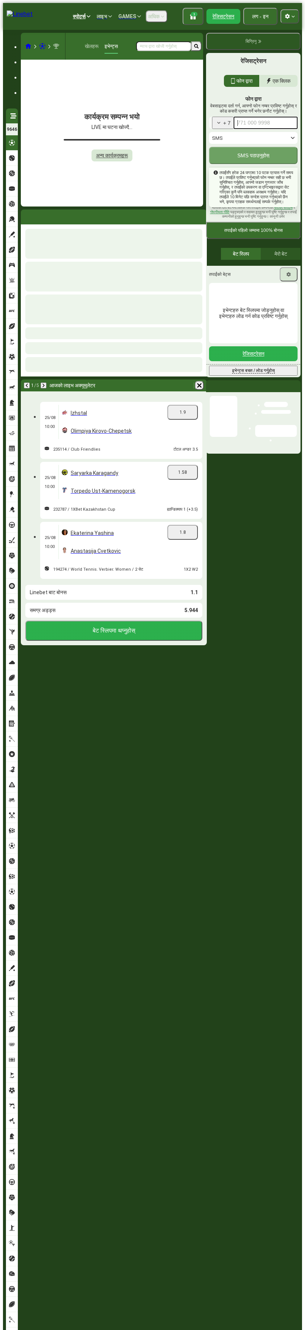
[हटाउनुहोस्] (199, 215)
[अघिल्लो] (27, 215)
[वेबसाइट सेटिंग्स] (289, 16)
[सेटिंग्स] (289, 310)
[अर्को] (46, 215)
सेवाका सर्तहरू (283, 244)
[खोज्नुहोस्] (196, 46)
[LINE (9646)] (28, 46)
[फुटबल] (42, 46)
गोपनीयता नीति (219, 248)
